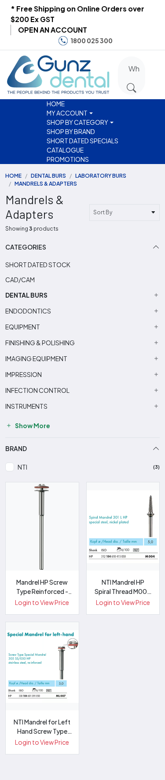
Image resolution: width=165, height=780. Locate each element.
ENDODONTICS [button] (28, 311)
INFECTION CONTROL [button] (37, 390)
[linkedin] (151, 41)
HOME (56, 104)
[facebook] (124, 41)
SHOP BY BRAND (71, 131)
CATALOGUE (65, 150)
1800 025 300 (91, 41)
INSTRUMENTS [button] (26, 406)
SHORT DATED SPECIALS (82, 141)
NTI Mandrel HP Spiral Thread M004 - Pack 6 (123, 587)
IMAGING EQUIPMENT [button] (36, 358)
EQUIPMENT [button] (22, 327)
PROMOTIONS (68, 159)
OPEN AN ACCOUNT (52, 29)
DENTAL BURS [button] (26, 295)
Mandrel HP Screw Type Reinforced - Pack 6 (42, 587)
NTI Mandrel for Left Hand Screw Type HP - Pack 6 (42, 727)
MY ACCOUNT (67, 113)
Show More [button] (32, 425)
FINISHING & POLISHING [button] (40, 343)
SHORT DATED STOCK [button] (37, 265)
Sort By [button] (103, 212)
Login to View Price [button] (42, 602)
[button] (157, 73)
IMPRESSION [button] (23, 374)
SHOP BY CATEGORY (77, 122)
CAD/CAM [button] (20, 280)
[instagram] (138, 41)
